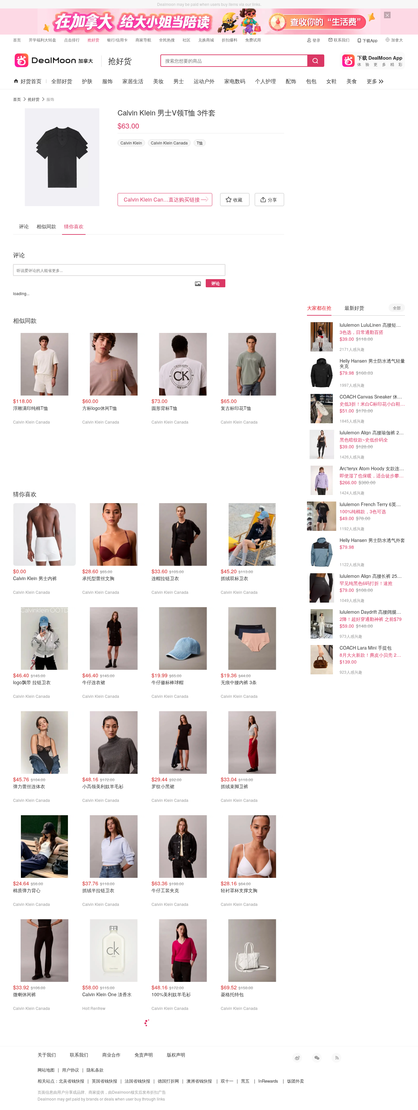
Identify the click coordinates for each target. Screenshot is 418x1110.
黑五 (245, 1081)
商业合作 (111, 1054)
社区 (186, 39)
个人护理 (265, 81)
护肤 (87, 81)
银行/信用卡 (117, 39)
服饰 (107, 81)
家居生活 (132, 81)
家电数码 (234, 81)
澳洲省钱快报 (199, 1081)
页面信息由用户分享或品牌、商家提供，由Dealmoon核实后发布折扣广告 (102, 1092)
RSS (336, 1058)
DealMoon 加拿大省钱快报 (53, 59)
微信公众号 (317, 1058)
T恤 (200, 142)
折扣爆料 (229, 39)
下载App (370, 40)
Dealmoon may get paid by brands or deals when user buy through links (101, 1099)
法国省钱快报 (137, 1081)
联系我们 (341, 39)
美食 (351, 81)
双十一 (227, 1081)
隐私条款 (95, 1070)
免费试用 (253, 39)
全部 (397, 307)
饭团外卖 (295, 1081)
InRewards (268, 1081)
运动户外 (204, 81)
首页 (17, 39)
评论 (215, 283)
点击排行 (72, 39)
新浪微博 (297, 1058)
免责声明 (144, 1054)
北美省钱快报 (71, 1081)
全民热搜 (167, 39)
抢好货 (93, 39)
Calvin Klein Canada (169, 142)
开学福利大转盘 (42, 39)
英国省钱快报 (104, 1081)
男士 (178, 81)
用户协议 (70, 1070)
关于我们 (47, 1054)
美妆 (158, 81)
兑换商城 (206, 39)
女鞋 (331, 81)
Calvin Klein (131, 142)
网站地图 (46, 1070)
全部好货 (61, 81)
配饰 (291, 81)
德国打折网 (168, 1081)
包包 (311, 81)
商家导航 (143, 39)
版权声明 (176, 1054)
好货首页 (31, 81)
